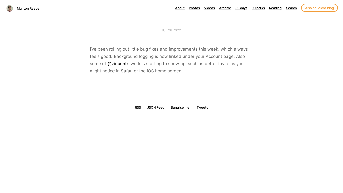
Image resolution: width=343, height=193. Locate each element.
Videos (209, 8)
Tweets (202, 107)
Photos (194, 8)
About (180, 8)
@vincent (117, 63)
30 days (241, 8)
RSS (138, 107)
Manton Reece (28, 8)
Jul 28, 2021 (171, 30)
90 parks (258, 8)
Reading (275, 8)
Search (291, 8)
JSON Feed (155, 107)
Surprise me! (180, 107)
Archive (225, 8)
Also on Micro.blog (319, 8)
